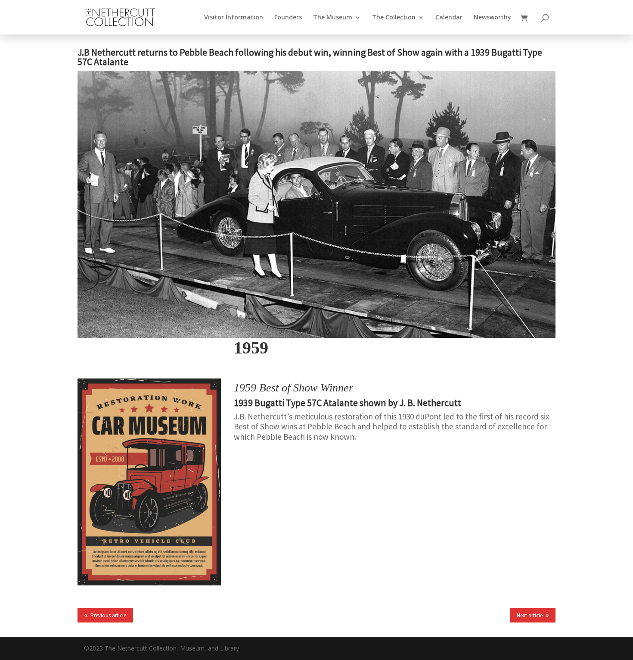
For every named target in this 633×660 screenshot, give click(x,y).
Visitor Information (233, 17)
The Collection (394, 17)
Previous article (108, 615)
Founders (288, 17)
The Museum (332, 17)
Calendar (448, 17)
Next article (530, 615)
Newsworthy (492, 17)
